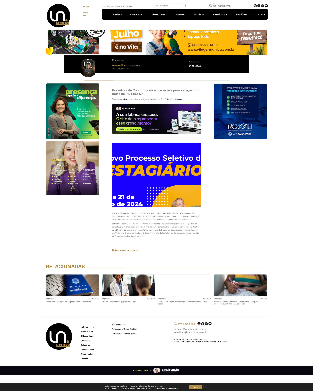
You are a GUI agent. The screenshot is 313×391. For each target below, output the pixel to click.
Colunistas (199, 14)
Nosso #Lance (136, 14)
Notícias (116, 14)
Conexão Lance (220, 14)
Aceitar (196, 387)
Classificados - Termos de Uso (124, 334)
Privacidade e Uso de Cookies (124, 329)
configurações (173, 388)
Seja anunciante (118, 324)
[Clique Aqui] (156, 35)
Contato (261, 14)
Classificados (242, 14)
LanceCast (180, 14)
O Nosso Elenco (158, 14)
